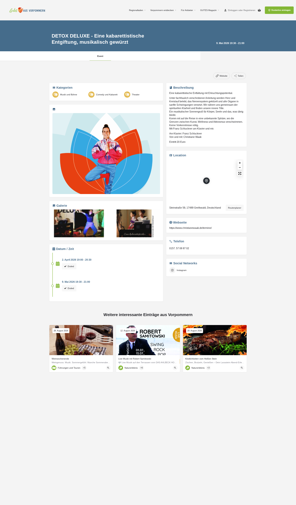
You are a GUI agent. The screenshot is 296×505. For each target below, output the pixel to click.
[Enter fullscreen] (240, 173)
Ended (70, 266)
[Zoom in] (240, 163)
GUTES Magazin (208, 10)
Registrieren (249, 10)
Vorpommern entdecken (162, 10)
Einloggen (233, 10)
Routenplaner (234, 208)
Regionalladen (136, 10)
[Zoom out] (240, 167)
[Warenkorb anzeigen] (259, 10)
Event (100, 56)
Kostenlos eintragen (281, 10)
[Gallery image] (106, 153)
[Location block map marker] (206, 180)
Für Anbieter (187, 10)
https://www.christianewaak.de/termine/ (190, 228)
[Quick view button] (108, 367)
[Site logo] (28, 10)
